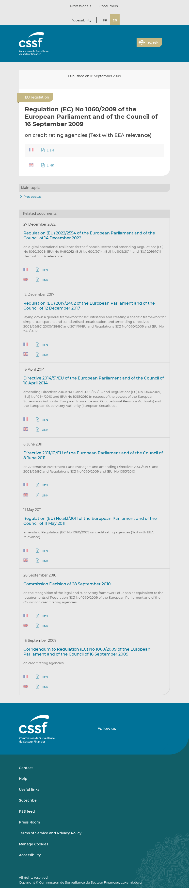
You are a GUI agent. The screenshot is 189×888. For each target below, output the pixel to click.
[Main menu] (166, 42)
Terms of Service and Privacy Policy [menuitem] (50, 833)
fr (105, 20)
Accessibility (81, 20)
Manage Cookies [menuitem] (33, 844)
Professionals (80, 6)
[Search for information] (125, 46)
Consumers (108, 6)
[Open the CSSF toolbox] (131, 46)
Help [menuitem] (23, 778)
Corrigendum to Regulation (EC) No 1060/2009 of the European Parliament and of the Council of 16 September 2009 (86, 652)
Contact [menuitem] (26, 768)
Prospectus (32, 196)
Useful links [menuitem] (29, 789)
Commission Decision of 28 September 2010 (67, 584)
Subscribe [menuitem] (28, 800)
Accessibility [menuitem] (30, 855)
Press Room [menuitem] (29, 822)
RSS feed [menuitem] (27, 811)
